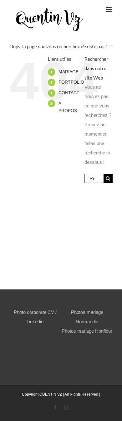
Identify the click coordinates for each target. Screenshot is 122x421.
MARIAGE (68, 71)
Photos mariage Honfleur (87, 331)
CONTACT (68, 92)
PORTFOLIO (71, 82)
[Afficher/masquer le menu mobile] (109, 9)
